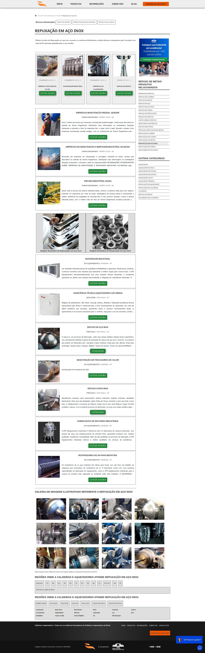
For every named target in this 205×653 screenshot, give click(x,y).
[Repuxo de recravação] (84, 558)
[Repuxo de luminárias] (149, 509)
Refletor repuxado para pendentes (84, 22)
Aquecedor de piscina (147, 171)
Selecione (39, 583)
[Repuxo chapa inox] (49, 409)
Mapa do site (164, 625)
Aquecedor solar (145, 178)
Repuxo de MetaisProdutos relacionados (150, 84)
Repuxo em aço (144, 103)
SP (65, 583)
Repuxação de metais (146, 140)
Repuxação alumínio (146, 133)
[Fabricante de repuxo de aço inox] (149, 558)
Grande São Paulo (99, 603)
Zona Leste (85, 603)
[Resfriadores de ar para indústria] (49, 476)
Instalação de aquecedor (148, 184)
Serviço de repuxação (147, 113)
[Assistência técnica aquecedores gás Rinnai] (49, 314)
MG (53, 583)
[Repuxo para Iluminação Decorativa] (117, 533)
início (60, 4)
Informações (96, 4)
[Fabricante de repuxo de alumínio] (84, 533)
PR (71, 583)
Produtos (75, 4)
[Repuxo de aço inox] (49, 348)
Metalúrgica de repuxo (147, 123)
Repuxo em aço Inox (146, 107)
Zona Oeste (64, 603)
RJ (47, 583)
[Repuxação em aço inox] (61, 231)
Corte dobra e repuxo (147, 120)
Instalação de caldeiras (148, 188)
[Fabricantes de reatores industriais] (49, 442)
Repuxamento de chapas (148, 150)
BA (94, 583)
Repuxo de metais (145, 100)
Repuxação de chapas (147, 137)
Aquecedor (143, 164)
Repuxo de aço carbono (106, 22)
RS (82, 583)
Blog (134, 4)
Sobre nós (153, 625)
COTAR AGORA (47, 93)
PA (120, 583)
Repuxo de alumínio (63, 22)
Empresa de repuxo (146, 93)
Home (123, 625)
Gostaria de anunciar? (156, 4)
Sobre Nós (117, 4)
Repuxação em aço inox (148, 143)
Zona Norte (53, 603)
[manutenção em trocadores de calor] (49, 381)
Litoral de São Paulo (115, 603)
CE (99, 583)
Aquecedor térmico (146, 181)
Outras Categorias (151, 158)
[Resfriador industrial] (49, 280)
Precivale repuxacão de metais (151, 130)
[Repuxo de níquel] (84, 509)
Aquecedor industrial (147, 174)
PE (88, 583)
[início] (42, 4)
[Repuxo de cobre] (51, 509)
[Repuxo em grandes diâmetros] (117, 509)
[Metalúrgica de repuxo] (149, 533)
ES (59, 583)
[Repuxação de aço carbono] (51, 558)
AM (115, 583)
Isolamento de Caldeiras (148, 198)
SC (76, 583)
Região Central (41, 603)
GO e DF (107, 583)
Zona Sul (75, 603)
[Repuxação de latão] (51, 533)
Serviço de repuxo (146, 117)
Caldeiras (142, 191)
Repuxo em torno (145, 110)
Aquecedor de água (146, 168)
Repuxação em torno (146, 147)
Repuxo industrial (145, 127)
